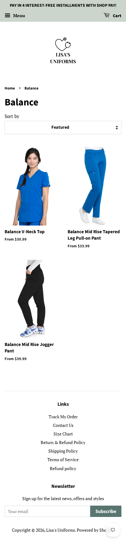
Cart (116, 16)
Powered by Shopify (95, 530)
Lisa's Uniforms (60, 530)
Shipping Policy (63, 451)
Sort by (12, 116)
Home (10, 88)
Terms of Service (63, 459)
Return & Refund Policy (63, 442)
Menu (18, 15)
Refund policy (63, 468)
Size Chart (63, 434)
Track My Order (63, 417)
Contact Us (63, 425)
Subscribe (105, 511)
